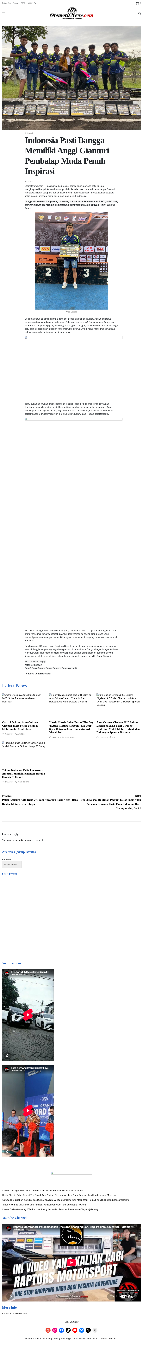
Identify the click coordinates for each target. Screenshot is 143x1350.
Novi (113, 737)
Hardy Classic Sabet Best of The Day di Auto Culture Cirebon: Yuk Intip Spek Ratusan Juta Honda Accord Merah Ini (59, 1331)
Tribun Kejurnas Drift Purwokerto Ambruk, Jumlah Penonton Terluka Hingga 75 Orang (23, 773)
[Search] (139, 13)
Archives (6, 859)
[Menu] (3, 13)
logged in (19, 840)
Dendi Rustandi (71, 737)
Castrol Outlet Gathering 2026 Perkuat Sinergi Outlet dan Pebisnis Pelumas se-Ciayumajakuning (50, 1345)
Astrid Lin (21, 734)
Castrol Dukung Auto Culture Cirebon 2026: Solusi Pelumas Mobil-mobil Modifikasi (20, 725)
